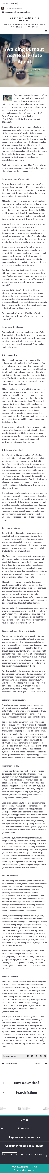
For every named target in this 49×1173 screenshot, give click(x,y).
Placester (30, 1170)
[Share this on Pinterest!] (41, 1056)
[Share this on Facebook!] (28, 1056)
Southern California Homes (25, 19)
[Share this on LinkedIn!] (36, 1056)
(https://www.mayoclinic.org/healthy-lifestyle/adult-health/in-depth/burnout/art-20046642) (21, 119)
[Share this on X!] (32, 1056)
